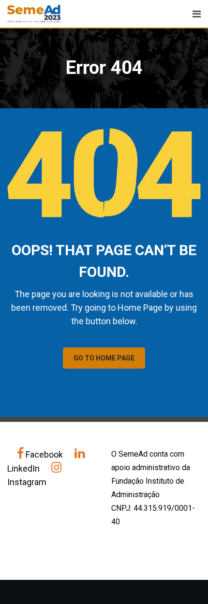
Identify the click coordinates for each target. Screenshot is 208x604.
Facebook (44, 454)
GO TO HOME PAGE (104, 358)
